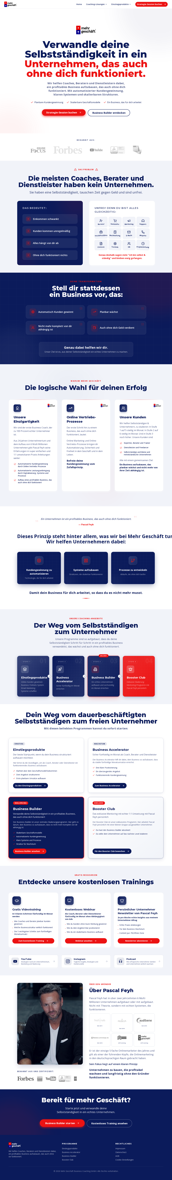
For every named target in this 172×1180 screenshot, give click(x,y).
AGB (117, 1156)
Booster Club (67, 1159)
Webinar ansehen (83, 941)
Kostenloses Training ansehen (109, 1123)
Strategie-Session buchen (149, 4)
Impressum (120, 1148)
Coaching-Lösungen (95, 4)
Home (79, 4)
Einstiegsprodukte (120, 4)
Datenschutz (120, 1152)
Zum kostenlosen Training (31, 941)
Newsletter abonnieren (136, 941)
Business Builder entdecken (109, 112)
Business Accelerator (71, 1152)
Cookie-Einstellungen (124, 1159)
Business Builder (69, 1156)
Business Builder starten (60, 1123)
